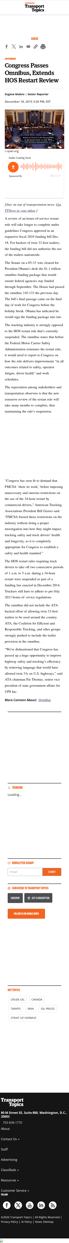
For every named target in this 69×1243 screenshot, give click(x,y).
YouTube (30, 1205)
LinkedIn (41, 1205)
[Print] (43, 47)
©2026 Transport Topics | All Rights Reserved (30, 1217)
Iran (31, 1008)
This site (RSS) (53, 1205)
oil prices (48, 1008)
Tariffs (16, 1008)
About (5, 1129)
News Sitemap (44, 1222)
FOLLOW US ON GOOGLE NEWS (26, 913)
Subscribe (15, 898)
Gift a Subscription (40, 898)
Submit (52, 872)
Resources (9, 1180)
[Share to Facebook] (6, 47)
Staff (4, 1149)
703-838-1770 (12, 1123)
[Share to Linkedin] (21, 47)
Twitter (18, 1205)
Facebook (7, 1205)
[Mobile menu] (5, 6)
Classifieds (9, 1170)
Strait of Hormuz (23, 1018)
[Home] (34, 7)
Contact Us (9, 1139)
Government (10, 58)
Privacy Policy (9, 1222)
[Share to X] (14, 47)
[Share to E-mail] (28, 47)
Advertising (9, 1160)
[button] (36, 47)
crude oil (18, 999)
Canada (36, 999)
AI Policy (26, 1222)
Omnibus (45, 700)
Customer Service (14, 1190)
